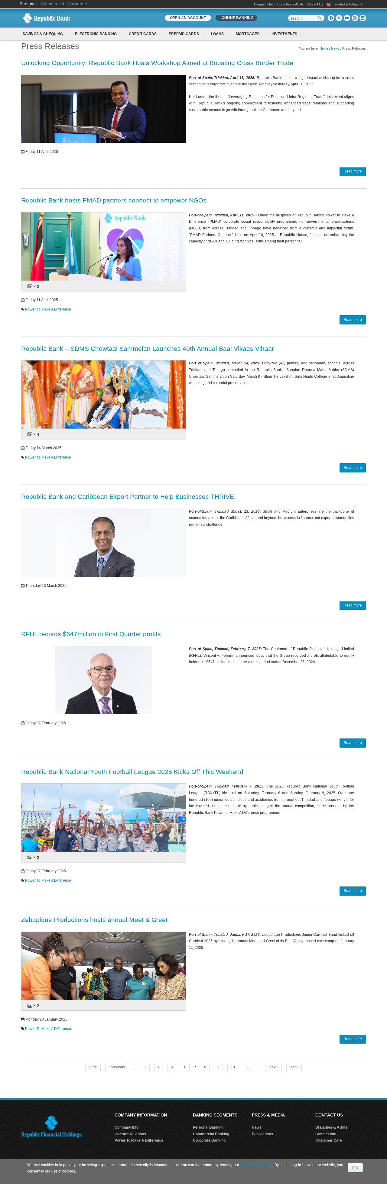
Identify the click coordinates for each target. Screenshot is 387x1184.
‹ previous (117, 1067)
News (335, 48)
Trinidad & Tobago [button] (346, 4)
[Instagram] (355, 18)
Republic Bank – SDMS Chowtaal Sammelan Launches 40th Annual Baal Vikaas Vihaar (147, 348)
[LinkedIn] (362, 18)
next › (273, 1067)
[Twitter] (339, 18)
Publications (262, 1134)
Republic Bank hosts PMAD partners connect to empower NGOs (114, 200)
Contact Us (315, 4)
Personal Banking (208, 1127)
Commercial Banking (211, 1134)
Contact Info (325, 1134)
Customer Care (328, 1140)
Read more (352, 171)
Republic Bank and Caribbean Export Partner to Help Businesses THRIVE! (128, 496)
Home (324, 48)
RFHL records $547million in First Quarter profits (91, 633)
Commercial (52, 3)
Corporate (77, 3)
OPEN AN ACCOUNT (188, 18)
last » (294, 1067)
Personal (29, 3)
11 (248, 1067)
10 (233, 1067)
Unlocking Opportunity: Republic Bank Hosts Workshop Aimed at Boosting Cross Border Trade (157, 62)
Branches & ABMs (290, 4)
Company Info (264, 4)
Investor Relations (130, 1134)
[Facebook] (331, 18)
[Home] (46, 18)
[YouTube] (347, 18)
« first (93, 1067)
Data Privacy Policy (256, 1165)
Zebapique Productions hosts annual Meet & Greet (94, 919)
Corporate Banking (209, 1140)
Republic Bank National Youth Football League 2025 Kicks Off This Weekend (132, 771)
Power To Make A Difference (48, 309)
